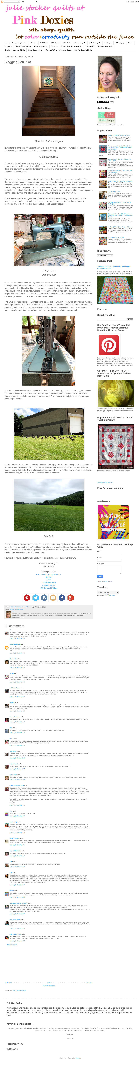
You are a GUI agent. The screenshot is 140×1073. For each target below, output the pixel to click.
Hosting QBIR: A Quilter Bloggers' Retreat (120, 227)
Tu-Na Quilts (13, 775)
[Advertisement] (49, 963)
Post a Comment (12, 945)
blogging (12, 609)
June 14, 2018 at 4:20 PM (17, 682)
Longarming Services (19, 43)
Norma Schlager (15, 717)
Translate (112, 595)
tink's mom (13, 751)
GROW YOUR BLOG (114, 192)
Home (7, 43)
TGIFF (49, 577)
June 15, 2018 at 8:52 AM (17, 722)
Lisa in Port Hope (15, 919)
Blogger (78, 1058)
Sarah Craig (13, 822)
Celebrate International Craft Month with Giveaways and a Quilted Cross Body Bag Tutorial (120, 215)
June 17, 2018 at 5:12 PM (17, 885)
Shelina (12, 890)
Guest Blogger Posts (35, 50)
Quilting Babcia (14, 688)
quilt (16, 609)
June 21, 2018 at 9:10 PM (17, 928)
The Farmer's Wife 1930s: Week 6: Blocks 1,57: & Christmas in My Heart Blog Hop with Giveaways (120, 147)
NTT (49, 580)
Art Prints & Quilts (80, 43)
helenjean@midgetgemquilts (18, 903)
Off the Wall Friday (49, 588)
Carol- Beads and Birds (17, 785)
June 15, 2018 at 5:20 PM (17, 816)
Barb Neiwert (14, 764)
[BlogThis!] (38, 607)
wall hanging (20, 609)
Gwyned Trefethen (15, 851)
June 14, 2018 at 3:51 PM (17, 653)
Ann (11, 861)
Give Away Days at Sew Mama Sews (119, 135)
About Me (33, 43)
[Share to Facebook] (42, 607)
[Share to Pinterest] (44, 607)
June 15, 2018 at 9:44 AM (17, 745)
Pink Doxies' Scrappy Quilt (116, 237)
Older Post (89, 982)
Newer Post (8, 982)
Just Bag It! (108, 43)
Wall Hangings (120, 43)
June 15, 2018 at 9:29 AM (17, 732)
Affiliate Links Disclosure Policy (71, 46)
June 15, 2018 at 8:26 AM (17, 711)
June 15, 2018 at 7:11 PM (17, 845)
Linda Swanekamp (15, 644)
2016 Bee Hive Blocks (105, 46)
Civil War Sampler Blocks (83, 50)
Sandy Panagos (14, 838)
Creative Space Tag (41, 46)
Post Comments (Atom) (19, 990)
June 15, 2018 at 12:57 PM (17, 779)
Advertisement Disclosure (105, 482)
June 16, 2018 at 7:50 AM (17, 856)
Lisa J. (12, 738)
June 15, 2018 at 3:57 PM (17, 805)
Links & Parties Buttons (23, 46)
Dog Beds (8, 46)
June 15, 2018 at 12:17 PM (17, 769)
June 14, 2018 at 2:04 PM (17, 638)
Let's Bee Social (49, 583)
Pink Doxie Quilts (95, 43)
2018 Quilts (66, 43)
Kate (11, 872)
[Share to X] (40, 607)
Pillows (130, 43)
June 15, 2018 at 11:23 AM (17, 758)
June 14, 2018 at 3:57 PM (17, 667)
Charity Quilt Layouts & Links (15, 50)
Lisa (11, 630)
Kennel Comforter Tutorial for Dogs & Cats (120, 181)
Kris (11, 811)
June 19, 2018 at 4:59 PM (17, 914)
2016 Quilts (44, 43)
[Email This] (36, 607)
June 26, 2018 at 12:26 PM (17, 941)
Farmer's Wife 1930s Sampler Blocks (58, 50)
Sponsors (54, 46)
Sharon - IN (13, 659)
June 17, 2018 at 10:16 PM (17, 897)
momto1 (12, 702)
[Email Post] (32, 606)
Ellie (11, 727)
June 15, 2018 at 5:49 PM (17, 832)
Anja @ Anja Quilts (15, 934)
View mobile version (49, 986)
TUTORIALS (90, 46)
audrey (12, 673)
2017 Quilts (55, 43)
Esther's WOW (48, 585)
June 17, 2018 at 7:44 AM (17, 866)
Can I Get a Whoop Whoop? (48, 574)
